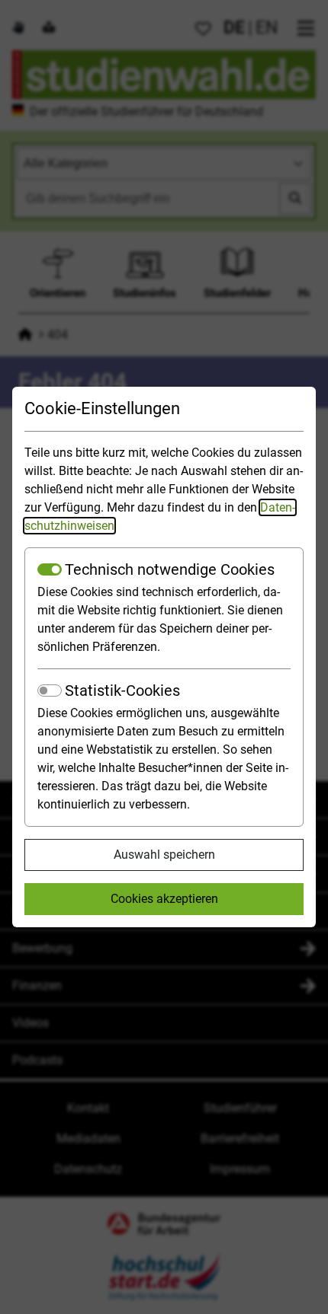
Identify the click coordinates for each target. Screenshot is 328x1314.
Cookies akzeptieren (164, 898)
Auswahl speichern (164, 854)
